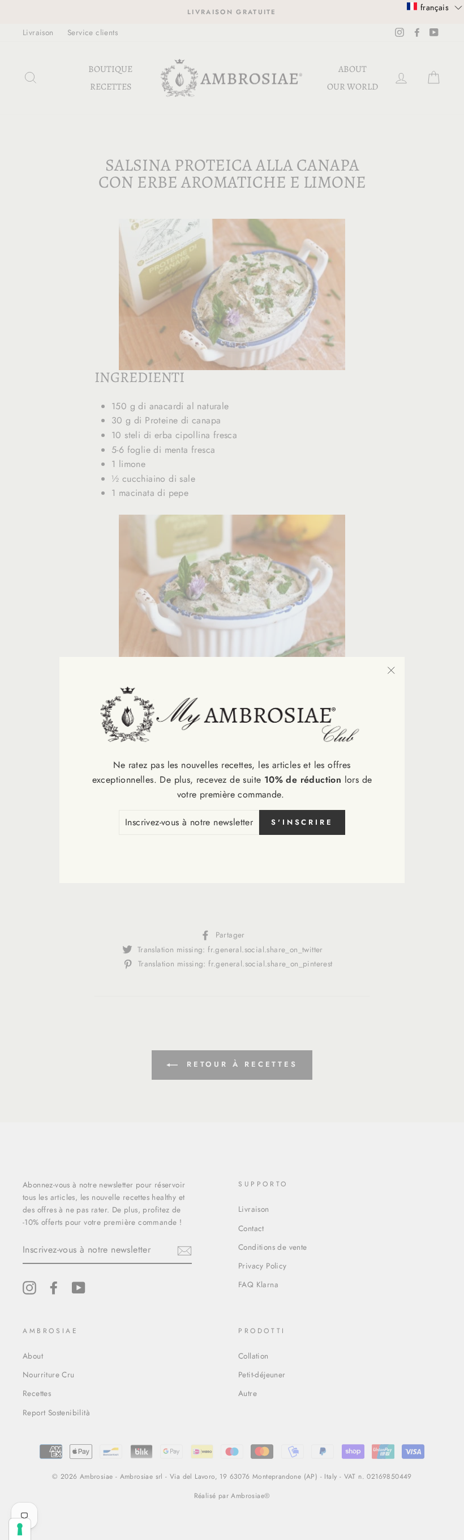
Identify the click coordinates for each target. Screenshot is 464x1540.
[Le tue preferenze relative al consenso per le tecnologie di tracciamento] (20, 1529)
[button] (434, 7)
